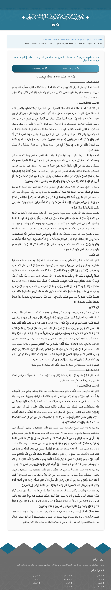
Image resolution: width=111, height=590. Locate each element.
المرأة (68, 583)
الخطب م (67, 579)
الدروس (35, 575)
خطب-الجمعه (66, 575)
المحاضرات (98, 575)
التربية (100, 579)
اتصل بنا (67, 586)
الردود (36, 579)
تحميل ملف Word (70, 68)
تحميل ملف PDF (38, 68)
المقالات (35, 583)
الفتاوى (100, 583)
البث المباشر (98, 586)
